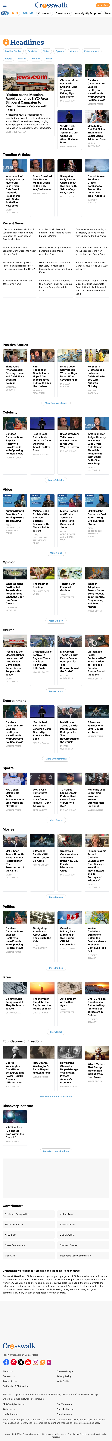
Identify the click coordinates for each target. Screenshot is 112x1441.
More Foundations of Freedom (56, 1096)
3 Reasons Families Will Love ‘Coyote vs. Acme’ (18, 282)
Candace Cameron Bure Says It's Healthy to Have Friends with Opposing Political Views (91, 232)
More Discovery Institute (56, 1151)
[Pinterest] (14, 1362)
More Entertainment (56, 758)
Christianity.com (65, 1409)
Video (46, 51)
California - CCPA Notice (15, 1386)
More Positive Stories (56, 403)
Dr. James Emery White (17, 1214)
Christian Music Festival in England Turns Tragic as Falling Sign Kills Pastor (55, 232)
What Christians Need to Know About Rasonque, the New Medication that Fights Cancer (91, 250)
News (108, 13)
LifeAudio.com (10, 1414)
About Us (8, 1371)
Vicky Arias (11, 1255)
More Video (56, 552)
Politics (36, 58)
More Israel (56, 1032)
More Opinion (56, 620)
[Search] (5, 13)
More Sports (56, 820)
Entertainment (91, 51)
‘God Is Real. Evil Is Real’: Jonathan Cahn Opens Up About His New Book (19, 250)
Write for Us (63, 1381)
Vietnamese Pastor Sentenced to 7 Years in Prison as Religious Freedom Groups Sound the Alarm (55, 285)
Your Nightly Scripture (88, 13)
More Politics (56, 967)
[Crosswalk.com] (51, 5)
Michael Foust (67, 1214)
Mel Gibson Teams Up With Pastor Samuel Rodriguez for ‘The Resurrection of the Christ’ (19, 265)
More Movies (56, 897)
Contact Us (9, 1376)
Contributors (13, 1206)
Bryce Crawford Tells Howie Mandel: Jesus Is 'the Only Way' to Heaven (92, 265)
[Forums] (42, 1362)
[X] (21, 1362)
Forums (28, 13)
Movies (22, 58)
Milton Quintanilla (14, 1224)
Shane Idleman (67, 1224)
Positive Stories (13, 51)
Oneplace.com (64, 1414)
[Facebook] (6, 1362)
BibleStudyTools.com (14, 1404)
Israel (49, 58)
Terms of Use (10, 1381)
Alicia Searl (10, 1235)
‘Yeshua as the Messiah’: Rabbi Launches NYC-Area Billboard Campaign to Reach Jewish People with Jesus (18, 234)
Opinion (60, 51)
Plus (15, 13)
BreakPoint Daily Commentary (75, 1255)
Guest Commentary (15, 1245)
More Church (56, 691)
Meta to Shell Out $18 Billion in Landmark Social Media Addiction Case (55, 250)
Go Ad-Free (102, 5)
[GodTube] (50, 1362)
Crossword (44, 13)
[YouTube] (28, 1362)
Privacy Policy (64, 1376)
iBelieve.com (9, 1409)
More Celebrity (56, 480)
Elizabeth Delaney (69, 1245)
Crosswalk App (65, 1371)
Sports (8, 58)
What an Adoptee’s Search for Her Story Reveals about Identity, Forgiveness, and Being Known (55, 267)
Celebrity (32, 51)
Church (74, 51)
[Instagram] (35, 1362)
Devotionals (63, 13)
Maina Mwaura (67, 1235)
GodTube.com (64, 1404)
